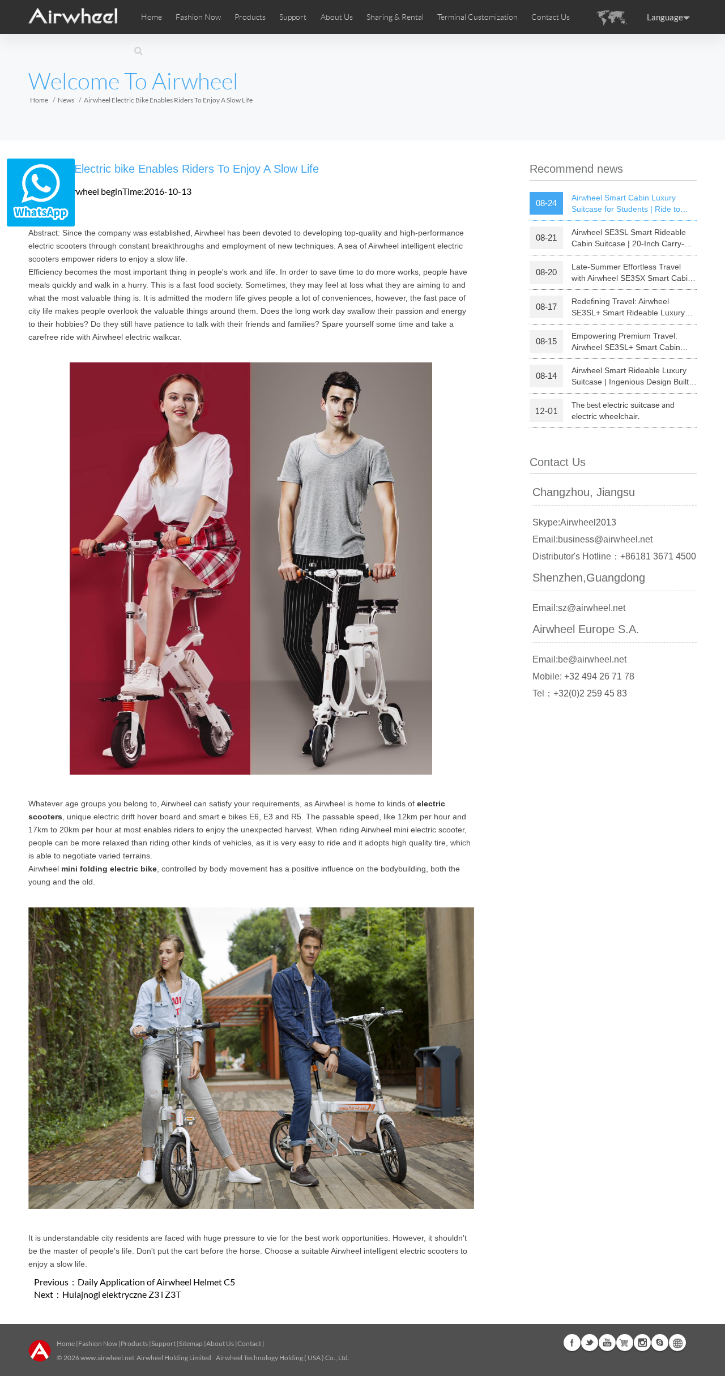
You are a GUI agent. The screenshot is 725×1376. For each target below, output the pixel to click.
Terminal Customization (477, 17)
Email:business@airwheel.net (592, 539)
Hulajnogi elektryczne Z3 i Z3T (121, 1294)
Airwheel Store (624, 1342)
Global (677, 1342)
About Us (220, 1343)
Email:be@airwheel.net (579, 659)
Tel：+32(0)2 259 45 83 (579, 693)
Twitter (589, 1342)
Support (292, 17)
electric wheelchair (605, 416)
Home (151, 17)
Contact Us (550, 17)
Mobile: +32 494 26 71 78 (583, 676)
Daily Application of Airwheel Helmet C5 (156, 1281)
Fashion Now (97, 1343)
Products (250, 17)
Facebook (572, 1342)
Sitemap (191, 1343)
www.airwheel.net (107, 1357)
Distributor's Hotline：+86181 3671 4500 (614, 556)
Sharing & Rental (395, 17)
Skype (659, 1342)
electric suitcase (631, 404)
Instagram (642, 1342)
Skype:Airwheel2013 (574, 522)
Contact (249, 1343)
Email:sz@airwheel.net (578, 608)
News (66, 100)
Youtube (607, 1342)
